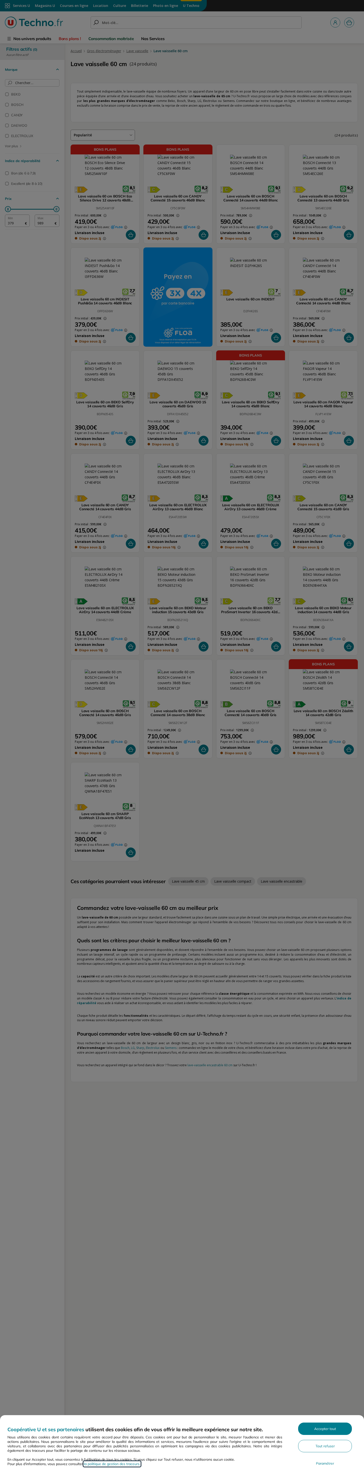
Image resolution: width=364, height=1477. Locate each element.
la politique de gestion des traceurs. (112, 1464)
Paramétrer (325, 1463)
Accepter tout (325, 1429)
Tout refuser (325, 1446)
